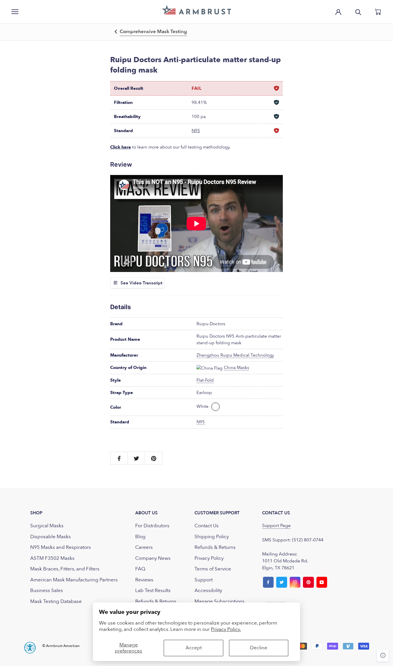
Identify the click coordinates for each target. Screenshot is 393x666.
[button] (196, 9)
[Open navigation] (15, 11)
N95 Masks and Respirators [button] (60, 547)
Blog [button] (140, 536)
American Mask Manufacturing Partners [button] (74, 579)
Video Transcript (145, 283)
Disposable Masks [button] (50, 536)
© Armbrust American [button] (61, 645)
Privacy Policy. (226, 629)
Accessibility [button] (208, 590)
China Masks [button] (236, 367)
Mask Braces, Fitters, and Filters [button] (65, 569)
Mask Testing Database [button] (56, 601)
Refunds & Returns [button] (155, 601)
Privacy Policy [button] (209, 558)
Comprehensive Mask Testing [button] (153, 31)
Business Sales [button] (46, 590)
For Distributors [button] (152, 525)
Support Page (276, 525)
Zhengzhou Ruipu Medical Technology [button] (235, 355)
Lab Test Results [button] (153, 590)
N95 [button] (196, 131)
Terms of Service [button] (212, 569)
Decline (258, 647)
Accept (194, 647)
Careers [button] (144, 547)
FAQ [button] (140, 569)
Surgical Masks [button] (47, 525)
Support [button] (203, 579)
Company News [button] (153, 558)
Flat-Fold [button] (205, 380)
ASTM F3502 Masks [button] (52, 558)
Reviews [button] (144, 579)
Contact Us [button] (206, 525)
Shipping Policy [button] (211, 536)
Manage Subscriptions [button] (219, 601)
